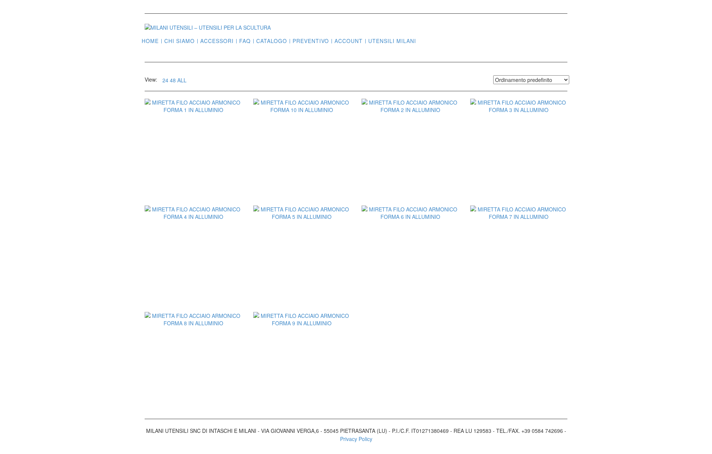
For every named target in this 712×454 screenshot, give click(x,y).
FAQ (245, 41)
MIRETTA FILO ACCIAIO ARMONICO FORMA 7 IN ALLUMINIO (518, 276)
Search (424, 40)
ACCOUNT (348, 41)
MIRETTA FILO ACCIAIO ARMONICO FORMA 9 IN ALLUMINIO (301, 382)
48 (173, 80)
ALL (182, 80)
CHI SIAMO (179, 41)
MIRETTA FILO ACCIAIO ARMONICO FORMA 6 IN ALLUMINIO (410, 276)
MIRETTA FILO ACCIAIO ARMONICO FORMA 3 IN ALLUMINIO (518, 169)
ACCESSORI (217, 41)
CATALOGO (271, 41)
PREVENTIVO (311, 41)
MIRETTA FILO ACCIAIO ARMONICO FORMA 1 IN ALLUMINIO (193, 169)
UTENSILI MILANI (392, 41)
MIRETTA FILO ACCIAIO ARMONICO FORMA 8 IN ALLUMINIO (193, 382)
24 (165, 80)
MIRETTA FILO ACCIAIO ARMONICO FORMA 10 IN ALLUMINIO (301, 169)
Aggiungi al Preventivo (197, 202)
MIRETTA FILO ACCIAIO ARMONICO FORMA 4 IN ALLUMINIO (193, 276)
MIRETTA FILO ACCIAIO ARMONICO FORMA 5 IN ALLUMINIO (301, 276)
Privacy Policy (356, 439)
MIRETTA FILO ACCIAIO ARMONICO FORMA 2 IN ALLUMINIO (410, 169)
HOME (150, 41)
